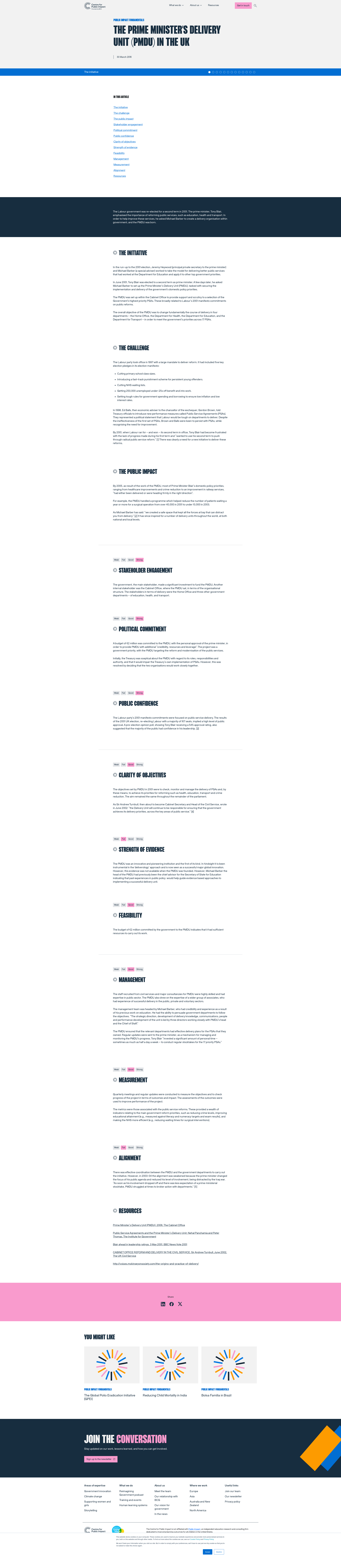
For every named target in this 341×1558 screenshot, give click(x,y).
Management (121, 158)
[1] (158, 439)
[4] (192, 811)
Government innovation (97, 1491)
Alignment (119, 170)
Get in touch (243, 5)
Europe (194, 1491)
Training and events (130, 1500)
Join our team (232, 1491)
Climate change (93, 1496)
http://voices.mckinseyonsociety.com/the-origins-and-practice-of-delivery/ (156, 1263)
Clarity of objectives (124, 141)
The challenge (121, 113)
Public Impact (194, 1529)
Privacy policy (232, 1501)
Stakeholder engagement (128, 124)
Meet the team (163, 1491)
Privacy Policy (209, 1539)
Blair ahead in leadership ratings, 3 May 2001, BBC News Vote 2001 (150, 1244)
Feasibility (119, 153)
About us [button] (194, 5)
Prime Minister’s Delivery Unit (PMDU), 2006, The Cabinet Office (149, 1225)
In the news (161, 1514)
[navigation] (94, 6)
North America (198, 1510)
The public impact (123, 118)
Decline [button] (219, 1552)
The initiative (120, 107)
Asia (192, 1496)
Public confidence (123, 136)
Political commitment (125, 130)
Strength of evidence (125, 147)
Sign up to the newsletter (98, 1459)
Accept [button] (207, 1552)
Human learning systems (133, 1505)
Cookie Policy (195, 1539)
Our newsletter (233, 1496)
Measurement (121, 164)
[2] (135, 516)
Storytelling (90, 1510)
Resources (213, 5)
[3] (197, 728)
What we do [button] (175, 5)
